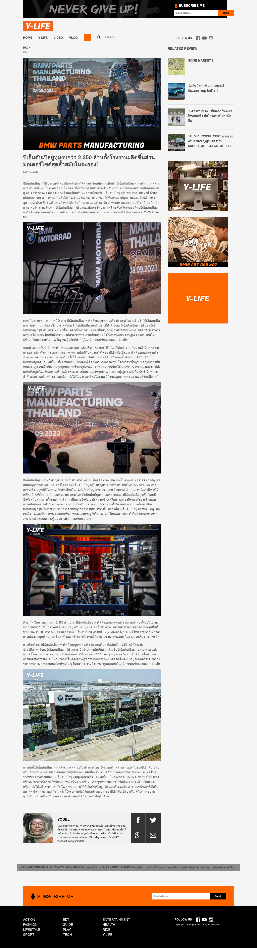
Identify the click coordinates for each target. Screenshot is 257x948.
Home (27, 37)
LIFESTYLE (31, 929)
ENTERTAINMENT (116, 919)
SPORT (28, 934)
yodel (63, 819)
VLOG (73, 37)
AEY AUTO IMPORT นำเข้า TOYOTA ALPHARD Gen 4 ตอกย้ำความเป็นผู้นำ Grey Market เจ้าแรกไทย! (83, 867)
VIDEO (58, 37)
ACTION (29, 919)
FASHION (30, 924)
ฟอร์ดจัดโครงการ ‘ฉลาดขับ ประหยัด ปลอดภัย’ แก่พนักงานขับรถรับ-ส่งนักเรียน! (191, 867)
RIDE (25, 52)
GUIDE (68, 924)
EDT (66, 919)
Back (26, 47)
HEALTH (109, 924)
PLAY (67, 929)
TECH (67, 934)
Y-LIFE (43, 37)
